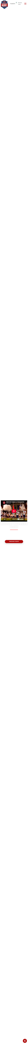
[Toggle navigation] (25, 4)
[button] (25, 1041)
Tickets (12, 3)
